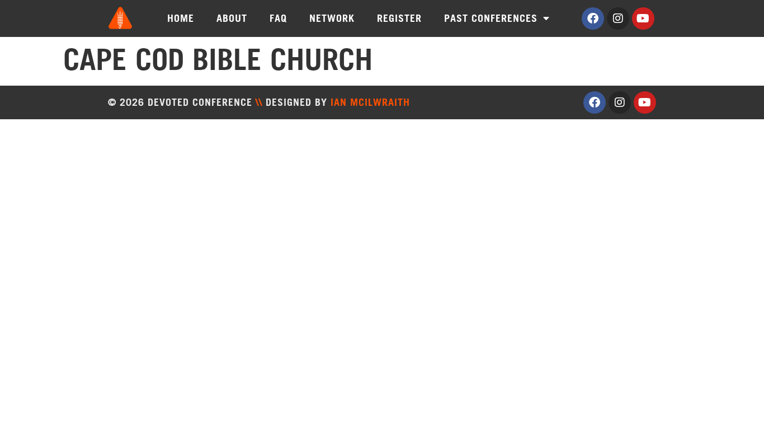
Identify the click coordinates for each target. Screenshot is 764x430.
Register (399, 18)
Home (180, 18)
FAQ (278, 18)
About (231, 18)
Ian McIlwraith (370, 102)
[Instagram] (618, 18)
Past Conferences (490, 18)
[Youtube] (643, 18)
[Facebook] (593, 18)
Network (332, 18)
